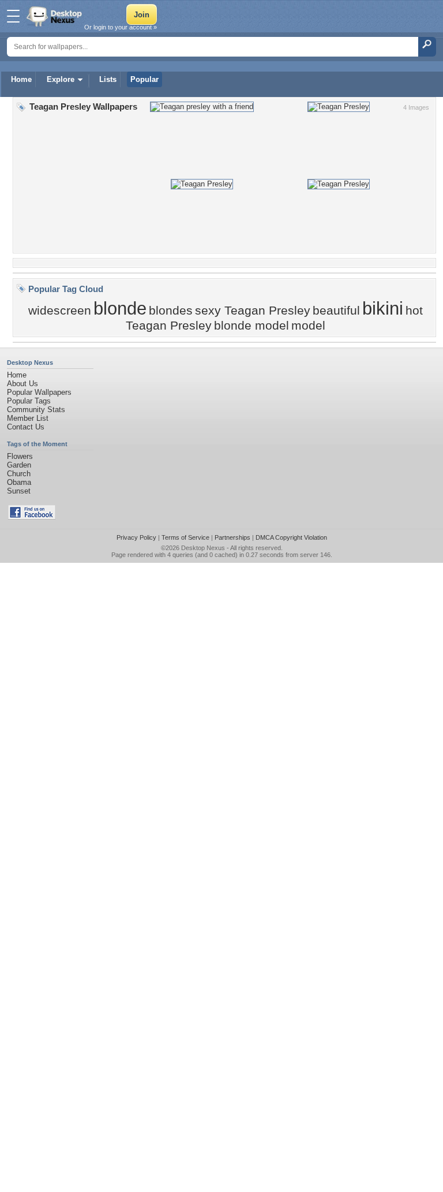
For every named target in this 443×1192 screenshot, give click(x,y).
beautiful (336, 310)
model (308, 325)
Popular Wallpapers (39, 392)
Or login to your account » (120, 27)
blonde (120, 308)
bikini (382, 308)
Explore (60, 79)
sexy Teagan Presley (252, 310)
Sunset (19, 491)
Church (19, 473)
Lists (108, 79)
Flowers (20, 456)
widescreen (59, 310)
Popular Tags (29, 401)
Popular (144, 79)
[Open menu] (13, 16)
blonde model (251, 325)
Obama (19, 482)
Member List (27, 418)
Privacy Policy (136, 537)
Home (21, 79)
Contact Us (25, 427)
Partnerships (232, 537)
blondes (171, 310)
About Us (22, 383)
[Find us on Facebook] (31, 517)
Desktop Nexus (203, 547)
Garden (19, 465)
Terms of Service (185, 537)
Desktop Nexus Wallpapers (55, 16)
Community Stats (36, 409)
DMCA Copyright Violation (291, 537)
